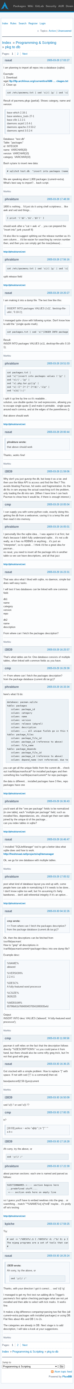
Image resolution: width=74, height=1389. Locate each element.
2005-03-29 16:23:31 (58, 572)
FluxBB (67, 1376)
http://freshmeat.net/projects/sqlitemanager (28, 854)
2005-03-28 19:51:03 (58, 363)
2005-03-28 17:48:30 (58, 199)
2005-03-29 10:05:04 (58, 504)
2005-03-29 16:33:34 (58, 686)
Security (51, 6)
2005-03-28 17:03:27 (58, 60)
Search (22, 23)
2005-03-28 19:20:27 (58, 292)
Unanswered (64, 30)
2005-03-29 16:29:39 (58, 668)
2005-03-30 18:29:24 (58, 1255)
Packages (19, 6)
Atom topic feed (63, 1371)
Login (43, 23)
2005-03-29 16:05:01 (58, 526)
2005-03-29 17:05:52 (58, 876)
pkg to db (12, 47)
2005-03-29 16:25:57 (58, 649)
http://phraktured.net (14, 251)
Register (33, 23)
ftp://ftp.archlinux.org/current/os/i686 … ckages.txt (38, 81)
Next (25, 53)
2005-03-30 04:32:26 (58, 911)
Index (5, 23)
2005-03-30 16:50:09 (58, 1097)
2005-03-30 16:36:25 (58, 1063)
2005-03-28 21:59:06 (58, 471)
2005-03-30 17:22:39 (58, 1166)
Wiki (30, 6)
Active (52, 30)
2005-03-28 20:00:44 (58, 432)
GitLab (39, 6)
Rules (13, 23)
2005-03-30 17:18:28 (58, 1141)
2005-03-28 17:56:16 (58, 259)
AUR (61, 6)
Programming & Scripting (36, 43)
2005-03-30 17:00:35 (58, 1112)
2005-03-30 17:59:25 (58, 1223)
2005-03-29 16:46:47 (58, 839)
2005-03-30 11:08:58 (58, 1038)
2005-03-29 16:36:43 (58, 801)
